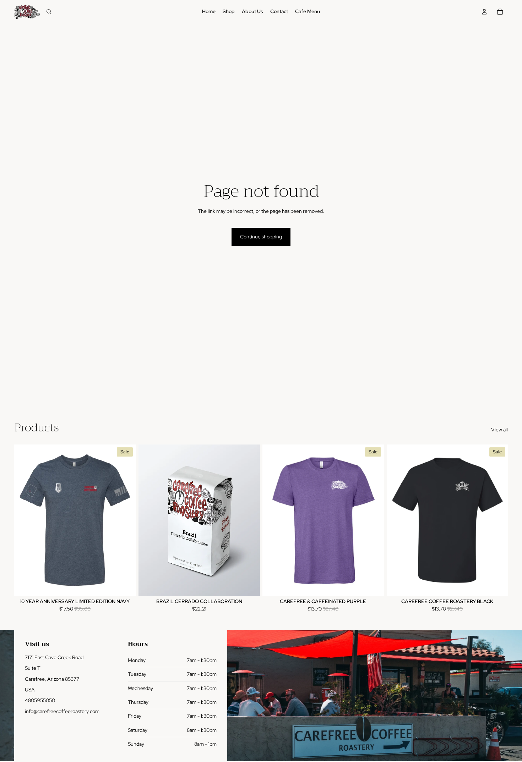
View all (499, 429)
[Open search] (49, 12)
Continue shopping (261, 236)
